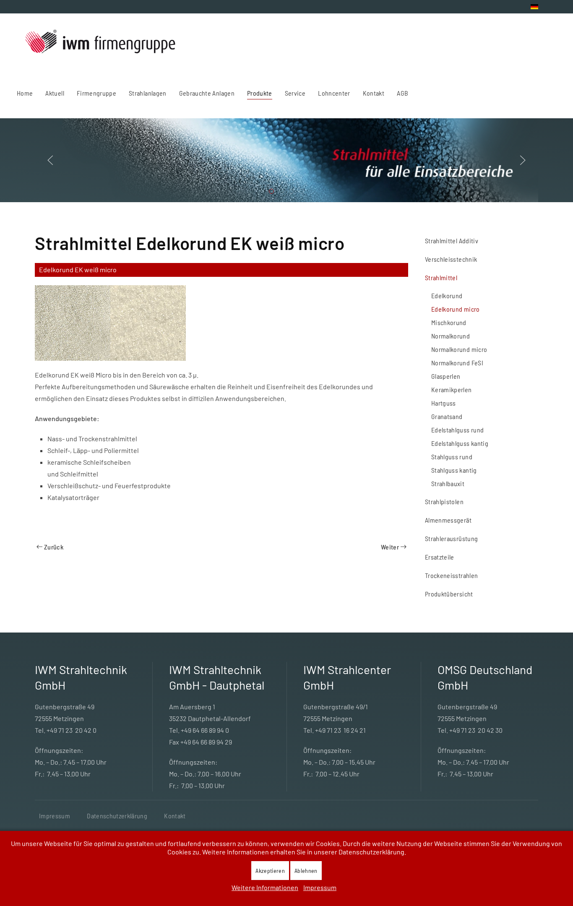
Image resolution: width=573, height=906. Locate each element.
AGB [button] (402, 93)
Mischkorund (448, 322)
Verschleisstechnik (451, 259)
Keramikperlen (451, 389)
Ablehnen (306, 870)
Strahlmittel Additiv (451, 241)
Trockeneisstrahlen (451, 575)
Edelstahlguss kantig (459, 443)
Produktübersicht (449, 594)
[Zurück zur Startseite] (101, 43)
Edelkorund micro (455, 309)
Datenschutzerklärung (117, 816)
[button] (50, 160)
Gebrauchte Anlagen (206, 93)
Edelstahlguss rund (457, 430)
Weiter (390, 547)
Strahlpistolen (444, 501)
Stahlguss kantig (454, 470)
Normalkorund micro (459, 349)
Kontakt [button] (373, 93)
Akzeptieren (270, 870)
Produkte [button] (259, 93)
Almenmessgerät (448, 520)
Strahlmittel (441, 277)
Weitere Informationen (265, 887)
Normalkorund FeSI (457, 363)
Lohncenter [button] (334, 93)
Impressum (54, 816)
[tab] (271, 191)
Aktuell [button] (54, 93)
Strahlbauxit (447, 483)
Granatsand (447, 416)
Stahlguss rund (451, 457)
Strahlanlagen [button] (148, 93)
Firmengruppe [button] (96, 93)
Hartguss (443, 403)
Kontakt (174, 816)
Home (25, 93)
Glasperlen (446, 376)
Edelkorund (447, 295)
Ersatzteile (439, 557)
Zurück (53, 547)
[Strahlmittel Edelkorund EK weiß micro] (72, 322)
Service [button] (295, 93)
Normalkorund (450, 336)
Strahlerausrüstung (451, 538)
